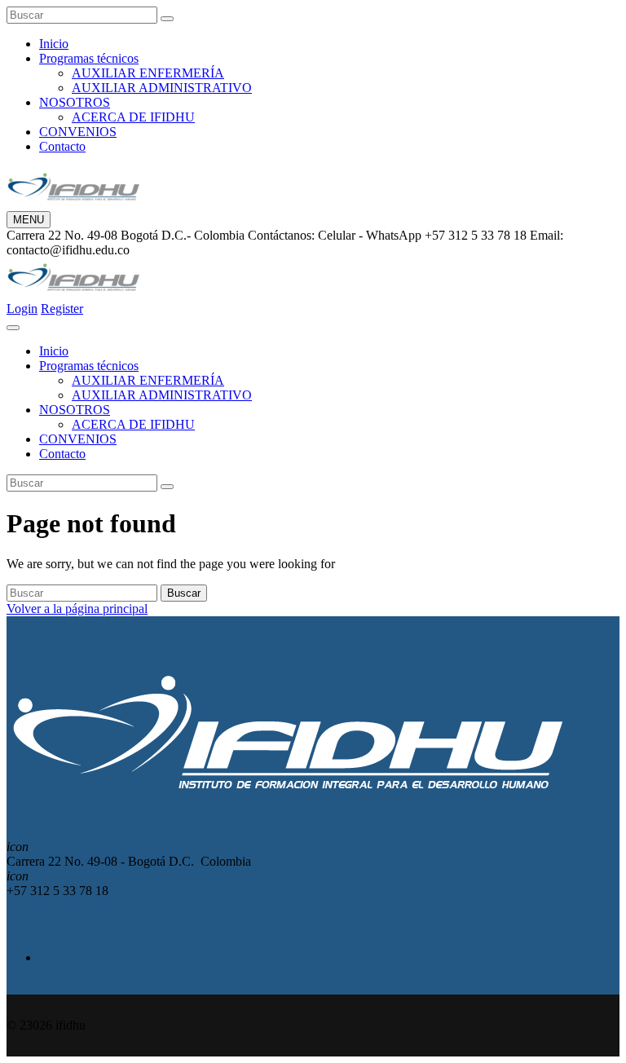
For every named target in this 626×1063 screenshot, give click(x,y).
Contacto (62, 146)
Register (62, 308)
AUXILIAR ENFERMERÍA (148, 73)
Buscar (184, 593)
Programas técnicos (89, 58)
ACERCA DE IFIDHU (133, 117)
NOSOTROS (74, 102)
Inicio (53, 44)
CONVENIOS (78, 132)
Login (22, 308)
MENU (28, 220)
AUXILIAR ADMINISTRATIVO (162, 88)
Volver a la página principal (77, 608)
